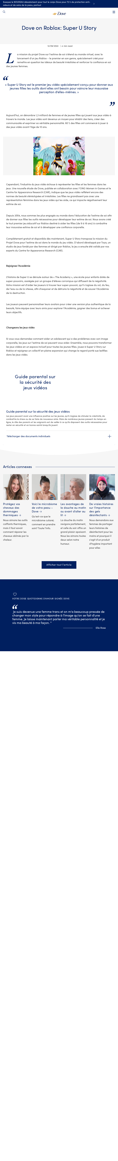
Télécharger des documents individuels (28, 436)
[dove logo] (59, 13)
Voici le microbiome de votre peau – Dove (44, 508)
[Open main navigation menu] (114, 12)
